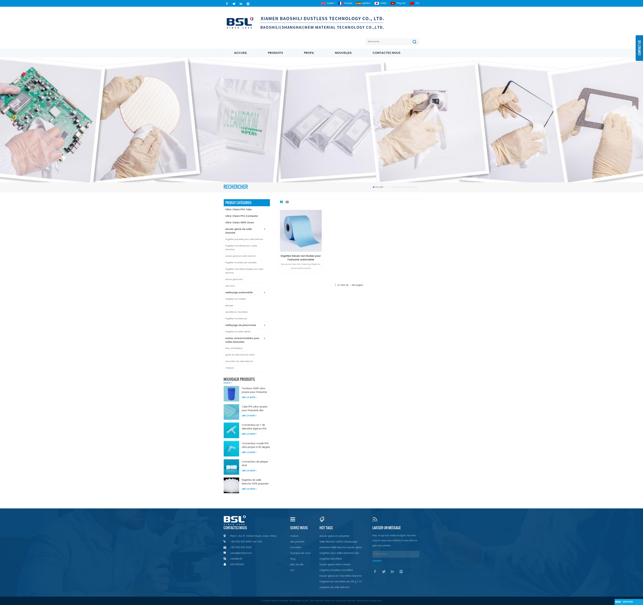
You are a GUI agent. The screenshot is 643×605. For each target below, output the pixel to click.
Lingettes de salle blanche (334, 587)
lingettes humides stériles (238, 331)
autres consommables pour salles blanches (242, 340)
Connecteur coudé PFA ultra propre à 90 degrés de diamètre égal (256, 445)
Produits (275, 52)
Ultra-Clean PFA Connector (241, 216)
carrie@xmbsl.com (241, 553)
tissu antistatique (233, 348)
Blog (292, 559)
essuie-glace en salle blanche (240, 256)
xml (292, 570)
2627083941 (237, 564)
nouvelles (343, 52)
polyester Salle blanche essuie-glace (340, 547)
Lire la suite (248, 397)
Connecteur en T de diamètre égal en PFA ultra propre (254, 427)
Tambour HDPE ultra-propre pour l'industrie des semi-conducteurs (255, 390)
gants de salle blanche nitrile (239, 354)
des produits (297, 542)
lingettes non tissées (235, 299)
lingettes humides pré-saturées (241, 262)
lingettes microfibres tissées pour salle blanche (244, 271)
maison (294, 536)
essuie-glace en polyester (334, 536)
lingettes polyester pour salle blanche (244, 239)
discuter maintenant (629, 602)
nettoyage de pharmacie (240, 325)
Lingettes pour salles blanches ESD (339, 553)
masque (229, 368)
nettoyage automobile (239, 292)
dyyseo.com (376, 600)
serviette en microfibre (236, 312)
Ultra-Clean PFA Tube (238, 209)
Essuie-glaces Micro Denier (334, 564)
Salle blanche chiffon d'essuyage (338, 542)
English (330, 3)
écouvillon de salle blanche (239, 361)
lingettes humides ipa (236, 318)
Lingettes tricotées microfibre (336, 570)
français (348, 3)
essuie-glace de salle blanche (238, 231)
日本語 (383, 3)
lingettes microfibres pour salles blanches (241, 247)
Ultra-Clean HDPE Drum (239, 223)
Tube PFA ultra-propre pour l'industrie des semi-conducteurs (254, 408)
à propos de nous (300, 553)
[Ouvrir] (639, 50)
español (366, 3)
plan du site (297, 564)
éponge (229, 305)
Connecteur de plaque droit (255, 463)
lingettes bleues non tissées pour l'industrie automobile (301, 258)
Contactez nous (386, 52)
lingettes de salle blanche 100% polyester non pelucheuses (255, 482)
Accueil (240, 52)
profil (309, 52)
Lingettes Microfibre (330, 559)
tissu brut (230, 286)
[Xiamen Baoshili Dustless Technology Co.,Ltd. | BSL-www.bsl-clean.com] (313, 22)
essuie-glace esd (233, 279)
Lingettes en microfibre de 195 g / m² (340, 582)
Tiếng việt (400, 3)
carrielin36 (236, 559)
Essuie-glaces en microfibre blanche (340, 576)
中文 (417, 3)
